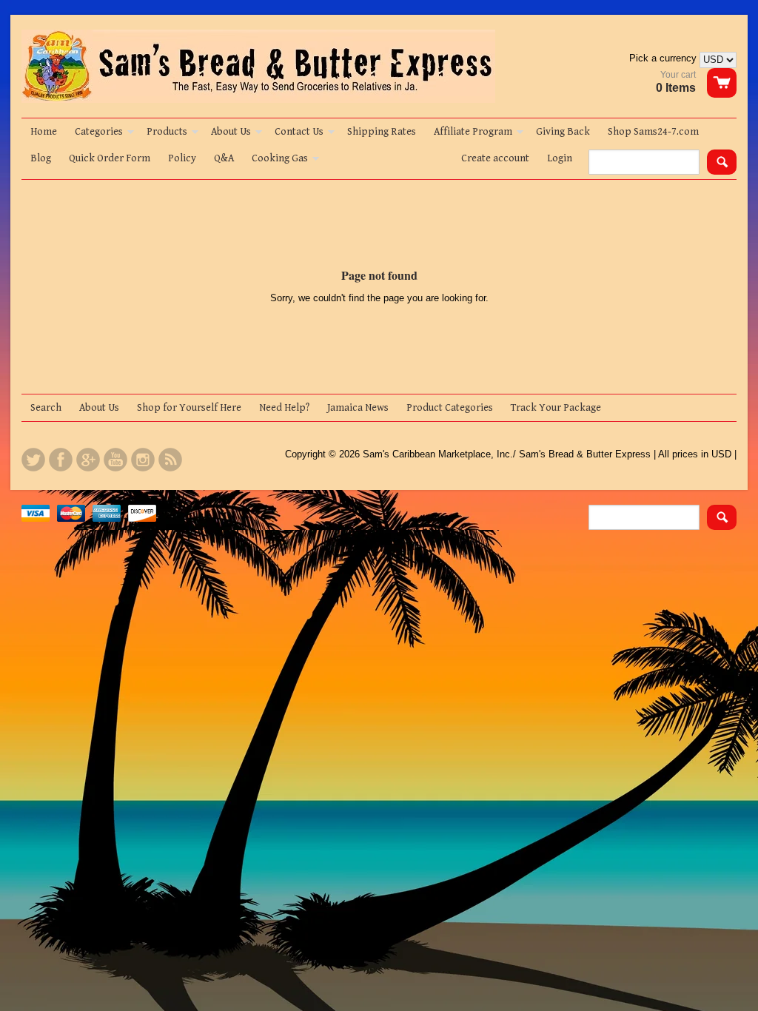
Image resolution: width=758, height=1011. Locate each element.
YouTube (115, 459)
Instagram (143, 459)
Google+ (88, 459)
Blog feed (170, 459)
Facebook (61, 459)
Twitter (33, 459)
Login (559, 158)
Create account (495, 158)
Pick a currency (664, 58)
